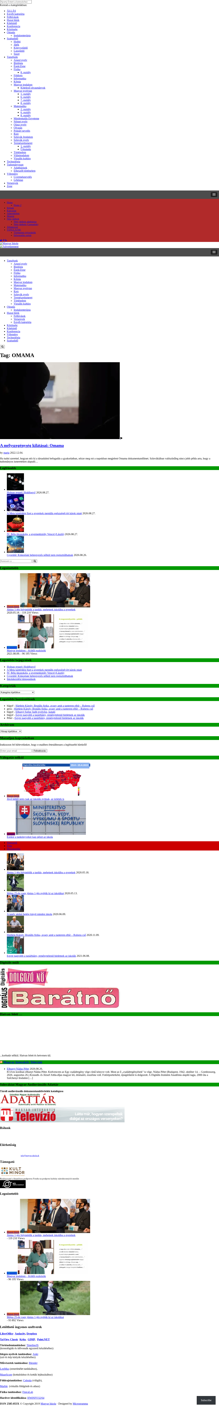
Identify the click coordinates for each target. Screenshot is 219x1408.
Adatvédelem (13, 213)
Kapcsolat (11, 210)
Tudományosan (15, 164)
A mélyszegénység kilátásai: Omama (32, 445)
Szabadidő (12, 38)
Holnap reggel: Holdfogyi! (21, 492)
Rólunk (10, 208)
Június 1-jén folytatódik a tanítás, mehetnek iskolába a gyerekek (41, 609)
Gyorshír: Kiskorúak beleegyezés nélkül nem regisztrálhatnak (40, 555)
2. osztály (26, 109)
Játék (16, 44)
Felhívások (13, 17)
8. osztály (26, 72)
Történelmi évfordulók (25, 232)
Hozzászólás (13, 848)
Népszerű (12, 842)
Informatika (20, 78)
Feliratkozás (40, 751)
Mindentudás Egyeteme (26, 118)
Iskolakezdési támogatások (21, 679)
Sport (17, 53)
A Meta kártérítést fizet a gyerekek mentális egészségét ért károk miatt (44, 513)
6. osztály (26, 97)
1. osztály (26, 93)
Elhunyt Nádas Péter (18, 1068)
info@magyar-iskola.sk (30, 1155)
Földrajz (18, 75)
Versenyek (12, 183)
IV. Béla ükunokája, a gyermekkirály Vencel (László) (35, 534)
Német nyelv (21, 121)
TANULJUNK (14, 230)
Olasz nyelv (20, 124)
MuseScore (6, 1374)
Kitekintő (12, 23)
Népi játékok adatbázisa (25, 221)
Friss (9, 845)
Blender (33, 1363)
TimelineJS (32, 1345)
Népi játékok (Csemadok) (26, 224)
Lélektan (18, 180)
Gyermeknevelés (23, 176)
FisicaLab (27, 1392)
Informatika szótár (22, 235)
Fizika (17, 69)
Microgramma (80, 1403)
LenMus (4, 1368)
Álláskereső (12, 227)
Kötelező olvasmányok (33, 87)
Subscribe (206, 1400)
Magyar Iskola (48, 1403)
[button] (214, 194)
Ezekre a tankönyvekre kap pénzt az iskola (30, 836)
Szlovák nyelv (21, 140)
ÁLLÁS (11, 10)
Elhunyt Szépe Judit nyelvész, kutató (35, 711)
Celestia (27, 1380)
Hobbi (17, 41)
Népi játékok (13, 219)
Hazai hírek (13, 20)
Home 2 (17, 205)
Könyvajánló (21, 47)
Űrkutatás (26, 149)
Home (10, 202)
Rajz (16, 133)
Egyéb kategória (15, 13)
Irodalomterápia (22, 35)
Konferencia (13, 26)
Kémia (17, 81)
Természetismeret (23, 143)
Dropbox (32, 1333)
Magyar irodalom (23, 84)
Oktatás (11, 32)
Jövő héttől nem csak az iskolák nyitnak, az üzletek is (35, 799)
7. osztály (26, 100)
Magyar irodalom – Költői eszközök (26, 650)
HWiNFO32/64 (35, 1397)
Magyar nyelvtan (23, 90)
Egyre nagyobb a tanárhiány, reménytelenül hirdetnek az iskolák (50, 714)
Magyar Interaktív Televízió (22, 1062)
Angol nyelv (20, 60)
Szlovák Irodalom (23, 136)
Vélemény (12, 173)
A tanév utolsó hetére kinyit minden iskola (29, 914)
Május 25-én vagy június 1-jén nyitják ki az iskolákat (35, 893)
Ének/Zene (19, 66)
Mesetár (10, 216)
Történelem (20, 152)
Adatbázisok (20, 167)
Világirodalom (21, 155)
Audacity (20, 1333)
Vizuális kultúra (22, 158)
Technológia (13, 161)
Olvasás (18, 127)
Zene (9, 186)
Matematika (20, 106)
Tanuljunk (12, 57)
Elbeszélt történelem (24, 170)
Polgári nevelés (22, 130)
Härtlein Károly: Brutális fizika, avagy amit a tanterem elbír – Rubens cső (55, 705)
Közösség (12, 29)
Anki (35, 1354)
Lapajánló (19, 50)
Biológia (18, 63)
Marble (4, 1386)
